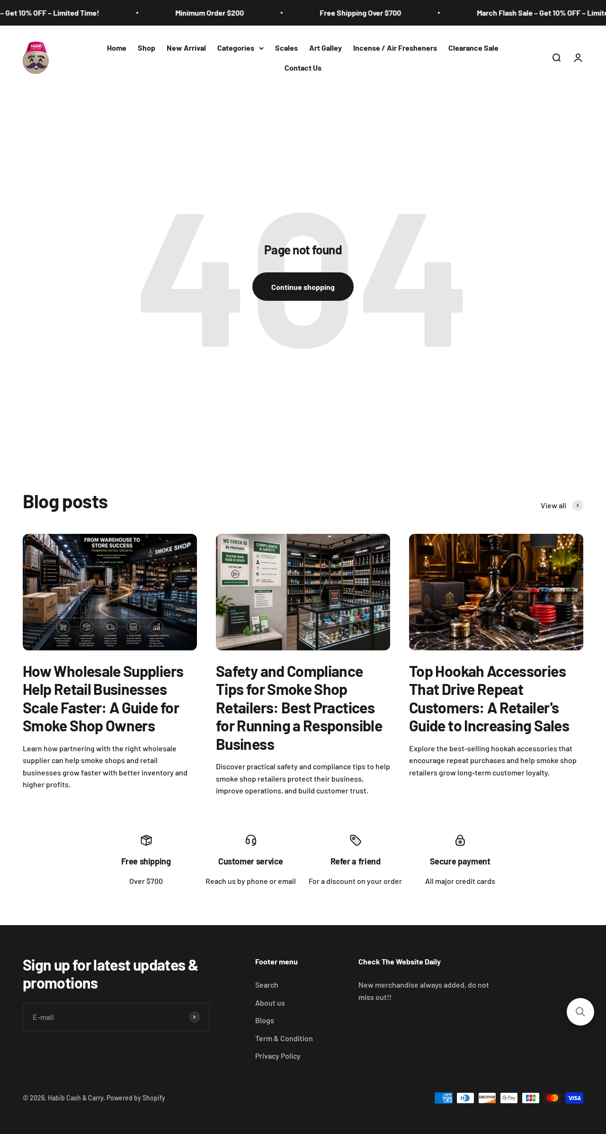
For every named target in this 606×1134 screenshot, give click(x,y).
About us (270, 1002)
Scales (286, 47)
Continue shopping (303, 286)
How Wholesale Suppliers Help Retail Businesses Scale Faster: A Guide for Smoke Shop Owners (103, 698)
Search (266, 984)
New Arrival (186, 47)
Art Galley (325, 47)
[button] (580, 1012)
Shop (146, 47)
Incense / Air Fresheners (395, 47)
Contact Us (303, 67)
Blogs (264, 1020)
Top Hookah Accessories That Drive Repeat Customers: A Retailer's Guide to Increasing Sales (489, 698)
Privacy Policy (278, 1055)
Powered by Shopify (136, 1098)
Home (116, 47)
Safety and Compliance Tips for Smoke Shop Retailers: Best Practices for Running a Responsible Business (299, 707)
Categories (235, 47)
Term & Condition (284, 1038)
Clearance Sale (473, 47)
